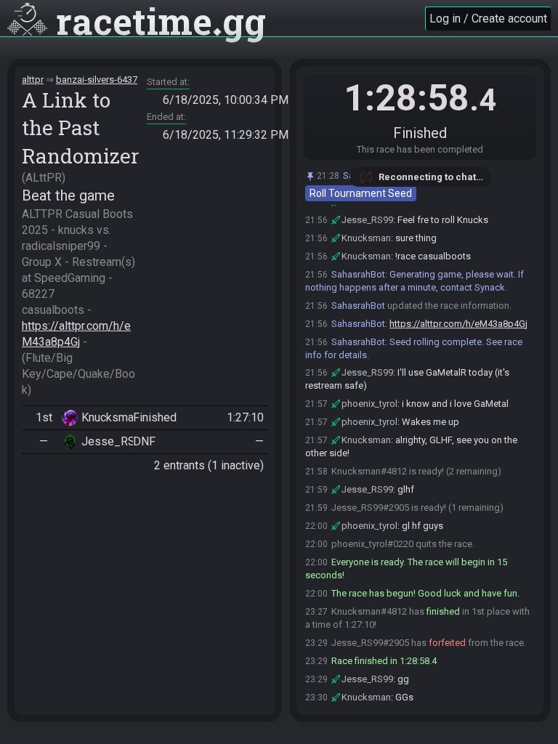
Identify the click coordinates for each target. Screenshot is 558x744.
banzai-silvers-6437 (96, 79)
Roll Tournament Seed (361, 193)
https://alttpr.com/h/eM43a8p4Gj (458, 323)
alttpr (33, 79)
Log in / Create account (488, 18)
